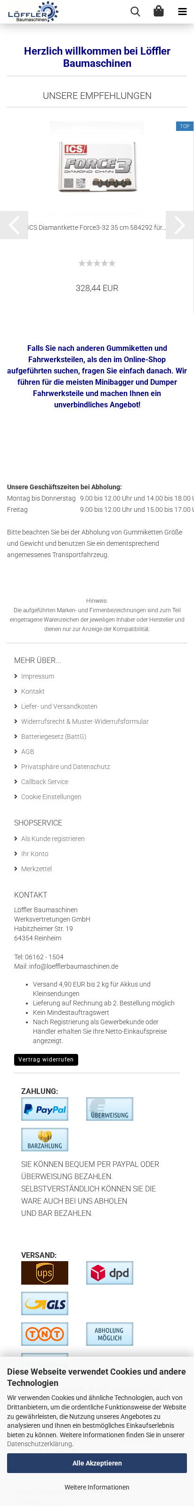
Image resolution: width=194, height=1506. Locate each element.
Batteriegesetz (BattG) (54, 736)
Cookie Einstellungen (51, 797)
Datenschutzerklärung (39, 1444)
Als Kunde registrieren (53, 838)
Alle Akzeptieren (97, 1463)
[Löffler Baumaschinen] (29, 12)
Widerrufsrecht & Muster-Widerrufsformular (85, 721)
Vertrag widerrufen (46, 1059)
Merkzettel (36, 869)
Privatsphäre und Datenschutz (65, 766)
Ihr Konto (34, 854)
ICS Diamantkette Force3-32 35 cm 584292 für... (96, 227)
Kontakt (33, 691)
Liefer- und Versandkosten (59, 706)
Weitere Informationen (97, 1487)
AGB (27, 751)
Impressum (37, 676)
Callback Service (44, 781)
